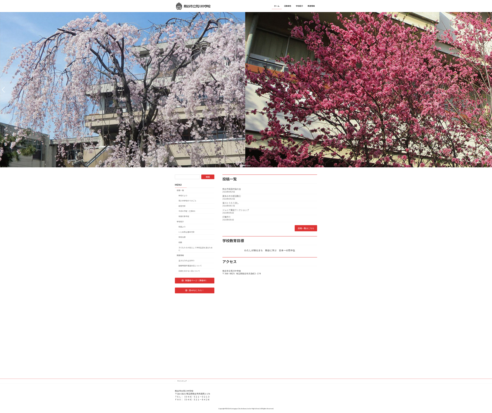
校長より (182, 227)
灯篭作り (226, 217)
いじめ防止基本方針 (186, 232)
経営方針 (182, 206)
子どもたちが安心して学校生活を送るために (195, 249)
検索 (208, 177)
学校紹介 (180, 222)
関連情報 (180, 255)
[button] (243, 165)
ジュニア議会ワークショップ (235, 210)
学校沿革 (182, 237)
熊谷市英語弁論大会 (231, 189)
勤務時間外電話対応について (190, 266)
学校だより (182, 196)
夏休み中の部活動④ (231, 196)
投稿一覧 (180, 190)
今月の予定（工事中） (187, 211)
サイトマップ (182, 381)
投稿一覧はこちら (306, 228)
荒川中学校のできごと (187, 201)
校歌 (180, 242)
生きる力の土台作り (186, 260)
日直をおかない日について (189, 271)
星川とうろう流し (230, 203)
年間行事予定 (183, 216)
